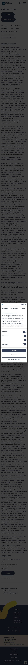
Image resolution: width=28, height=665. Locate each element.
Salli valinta (14, 354)
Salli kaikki (14, 350)
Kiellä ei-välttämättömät (14, 359)
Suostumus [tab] (5, 308)
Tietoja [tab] (23, 308)
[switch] (24, 336)
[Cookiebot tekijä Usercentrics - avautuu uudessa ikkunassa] (20, 304)
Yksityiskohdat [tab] (14, 308)
